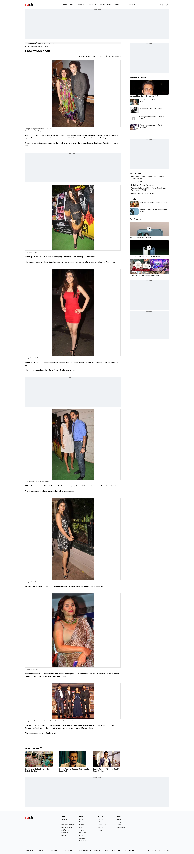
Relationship (121, 827)
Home (64, 4)
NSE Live (100, 822)
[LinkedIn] (168, 851)
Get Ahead (82, 833)
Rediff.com (113, 850)
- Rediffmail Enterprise (67, 824)
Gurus (117, 4)
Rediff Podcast (83, 841)
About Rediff (29, 850)
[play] (149, 229)
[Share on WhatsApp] (148, 851)
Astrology (82, 838)
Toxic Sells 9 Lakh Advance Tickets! (144, 182)
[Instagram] (160, 851)
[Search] (161, 4)
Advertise (40, 850)
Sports (81, 827)
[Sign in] (167, 4)
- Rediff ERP (64, 835)
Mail (71, 4)
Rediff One (64, 822)
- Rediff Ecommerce (67, 827)
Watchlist (101, 827)
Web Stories (135, 219)
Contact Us (96, 850)
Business (82, 822)
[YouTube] (164, 851)
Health (119, 819)
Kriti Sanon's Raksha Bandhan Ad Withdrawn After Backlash (147, 178)
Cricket (81, 830)
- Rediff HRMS (65, 830)
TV (123, 4)
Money (91, 4)
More (131, 4)
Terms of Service (67, 850)
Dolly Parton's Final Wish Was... (142, 185)
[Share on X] (152, 851)
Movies (33, 46)
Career (119, 824)
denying (40, 491)
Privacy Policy (52, 850)
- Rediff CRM (64, 833)
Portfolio (100, 830)
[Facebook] (156, 851)
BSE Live (100, 819)
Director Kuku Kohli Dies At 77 (142, 193)
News (80, 4)
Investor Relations (82, 850)
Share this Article (113, 56)
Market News (102, 824)
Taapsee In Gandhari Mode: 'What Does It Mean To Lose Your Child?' (149, 189)
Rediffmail (64, 819)
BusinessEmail (105, 4)
